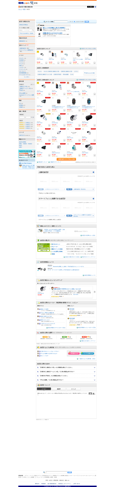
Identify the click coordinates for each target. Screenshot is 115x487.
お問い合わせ (76, 483)
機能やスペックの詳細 (57, 249)
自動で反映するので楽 (46, 316)
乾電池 (22, 105)
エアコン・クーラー (29, 475)
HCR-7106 (51, 59)
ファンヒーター (81, 475)
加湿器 (66, 475)
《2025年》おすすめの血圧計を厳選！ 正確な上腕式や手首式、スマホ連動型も (54, 230)
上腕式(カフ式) (24, 86)
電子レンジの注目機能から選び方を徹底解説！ (54, 27)
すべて (71, 21)
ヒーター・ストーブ (73, 475)
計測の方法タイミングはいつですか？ (50, 351)
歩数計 (20, 147)
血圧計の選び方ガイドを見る (72, 257)
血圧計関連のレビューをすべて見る (87, 327)
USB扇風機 (46, 477)
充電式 (22, 107)
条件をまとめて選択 (90, 73)
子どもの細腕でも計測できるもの (49, 353)
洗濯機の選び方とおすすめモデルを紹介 (52, 33)
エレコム (22, 71)
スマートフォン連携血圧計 (26, 50)
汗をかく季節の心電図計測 (47, 312)
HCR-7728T (39, 152)
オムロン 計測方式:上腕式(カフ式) (51, 71)
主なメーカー (55, 246)
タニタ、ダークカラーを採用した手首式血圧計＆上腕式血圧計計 (63, 269)
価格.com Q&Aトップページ (88, 340)
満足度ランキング (43, 162)
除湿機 (62, 475)
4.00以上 (29, 126)
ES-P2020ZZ (55, 122)
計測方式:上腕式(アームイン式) (45, 74)
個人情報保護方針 (52, 483)
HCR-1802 (54, 137)
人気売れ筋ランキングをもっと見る (87, 79)
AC (21, 103)
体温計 (20, 145)
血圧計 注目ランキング (43, 48)
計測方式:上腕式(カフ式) (66, 71)
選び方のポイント (56, 244)
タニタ (22, 63)
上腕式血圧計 (22, 48)
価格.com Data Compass (25, 163)
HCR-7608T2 (85, 122)
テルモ (22, 62)
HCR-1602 (39, 137)
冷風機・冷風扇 (53, 477)
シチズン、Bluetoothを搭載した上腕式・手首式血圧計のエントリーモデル (66, 266)
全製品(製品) (23, 24)
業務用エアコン (56, 475)
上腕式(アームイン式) (26, 88)
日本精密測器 (23, 73)
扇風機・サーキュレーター (37, 477)
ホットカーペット (90, 475)
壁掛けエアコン (38, 475)
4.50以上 (29, 128)
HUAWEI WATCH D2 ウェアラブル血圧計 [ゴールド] (58, 107)
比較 (46, 63)
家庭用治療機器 (22, 142)
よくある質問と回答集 (57, 251)
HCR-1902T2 (70, 122)
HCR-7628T (88, 59)
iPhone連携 (23, 93)
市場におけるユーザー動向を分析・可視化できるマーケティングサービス (28, 167)
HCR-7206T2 (40, 59)
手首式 (22, 90)
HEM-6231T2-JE (56, 152)
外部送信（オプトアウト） (64, 483)
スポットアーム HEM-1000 (78, 60)
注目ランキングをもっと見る (89, 48)
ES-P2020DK (70, 152)
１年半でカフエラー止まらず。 (48, 323)
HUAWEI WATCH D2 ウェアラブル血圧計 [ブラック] (73, 107)
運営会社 (37, 483)
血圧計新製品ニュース (47, 262)
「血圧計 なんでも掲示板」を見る (87, 358)
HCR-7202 (84, 137)
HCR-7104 (63, 59)
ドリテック (23, 69)
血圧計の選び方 (45, 240)
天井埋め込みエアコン (47, 475)
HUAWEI (22, 60)
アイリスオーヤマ (24, 74)
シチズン (22, 67)
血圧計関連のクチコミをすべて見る (56, 327)
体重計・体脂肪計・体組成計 (25, 143)
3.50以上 (29, 124)
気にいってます (44, 355)
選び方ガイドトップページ (88, 257)
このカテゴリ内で (79, 21)
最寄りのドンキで (45, 320)
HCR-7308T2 (85, 152)
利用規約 (43, 483)
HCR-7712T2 (70, 137)
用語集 (53, 254)
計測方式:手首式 (57, 74)
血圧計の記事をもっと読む (88, 235)
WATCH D (24, 135)
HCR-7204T (39, 122)
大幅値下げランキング (55, 162)
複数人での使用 (44, 309)
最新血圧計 (23, 41)
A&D (21, 65)
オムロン (22, 58)
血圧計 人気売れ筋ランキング (45, 79)
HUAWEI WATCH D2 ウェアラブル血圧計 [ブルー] (88, 107)
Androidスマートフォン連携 (26, 95)
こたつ (28, 477)
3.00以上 (29, 122)
